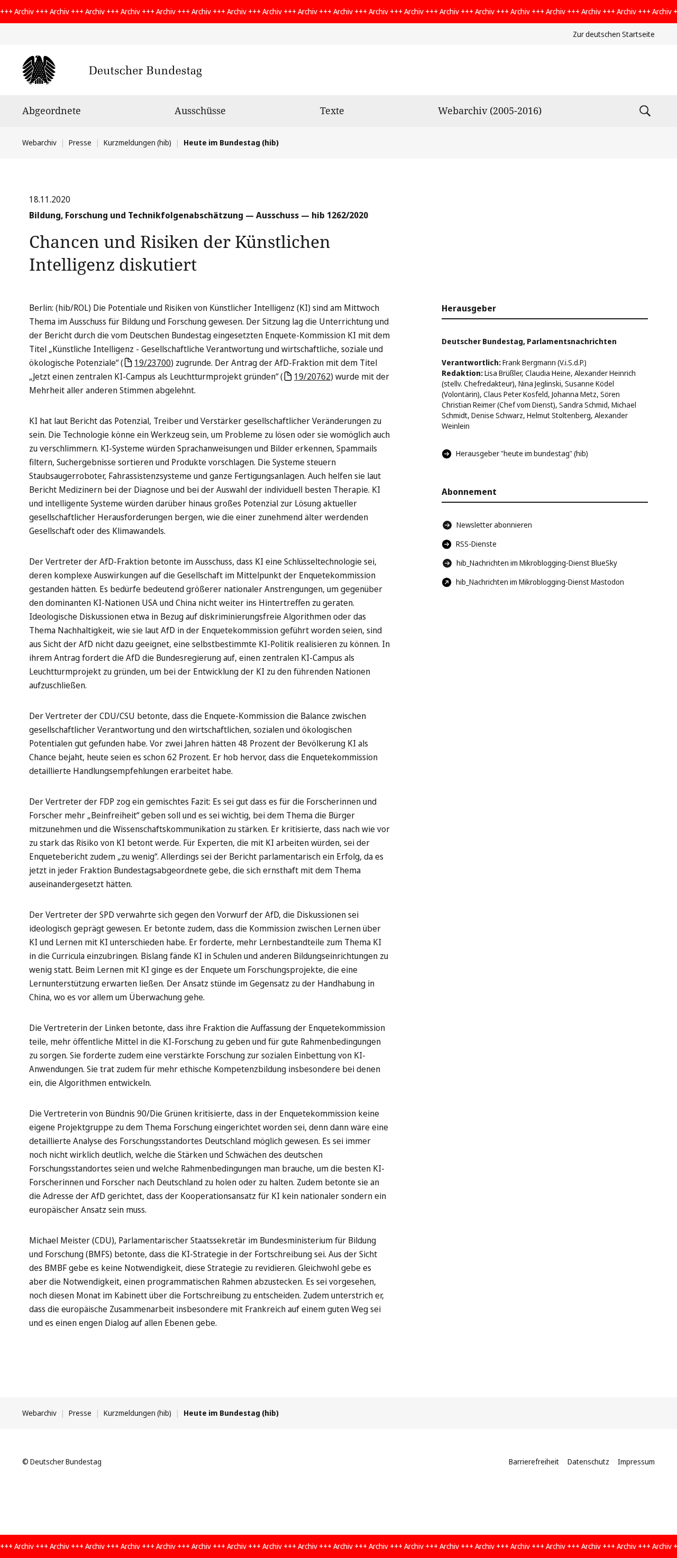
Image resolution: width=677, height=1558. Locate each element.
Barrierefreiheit (534, 1461)
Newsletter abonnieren (494, 525)
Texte (332, 110)
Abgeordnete (51, 110)
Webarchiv (39, 142)
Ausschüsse (200, 110)
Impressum (636, 1461)
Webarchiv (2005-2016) (490, 110)
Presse (80, 142)
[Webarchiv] (112, 70)
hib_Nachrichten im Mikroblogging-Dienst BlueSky (536, 563)
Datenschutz (588, 1461)
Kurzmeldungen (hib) (137, 142)
